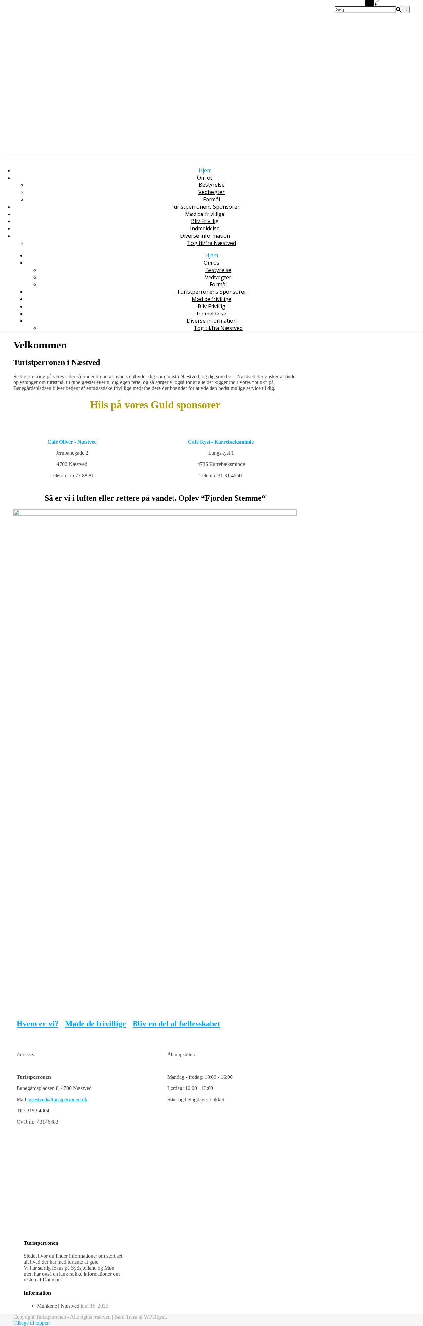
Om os (205, 177)
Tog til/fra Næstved (211, 243)
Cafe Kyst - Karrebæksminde (221, 442)
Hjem (205, 170)
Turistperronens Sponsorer (205, 206)
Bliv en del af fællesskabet (176, 1023)
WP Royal (155, 1317)
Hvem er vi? (37, 1023)
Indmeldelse (205, 228)
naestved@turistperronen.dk (58, 1099)
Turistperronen (32, 15)
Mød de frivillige (205, 213)
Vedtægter (211, 192)
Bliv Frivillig (205, 221)
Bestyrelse (212, 184)
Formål (211, 199)
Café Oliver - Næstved (72, 442)
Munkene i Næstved (58, 1306)
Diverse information (205, 235)
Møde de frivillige (95, 1023)
